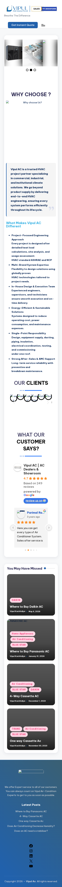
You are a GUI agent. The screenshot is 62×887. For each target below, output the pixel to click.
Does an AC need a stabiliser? (31, 830)
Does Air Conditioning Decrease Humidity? (31, 826)
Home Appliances (22, 633)
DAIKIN (16, 600)
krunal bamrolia (36, 512)
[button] (23, 25)
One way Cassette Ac (25, 741)
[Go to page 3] (33, 550)
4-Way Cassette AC (24, 696)
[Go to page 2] (31, 550)
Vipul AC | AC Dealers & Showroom (34, 469)
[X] (31, 862)
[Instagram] (31, 852)
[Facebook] (31, 847)
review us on (34, 500)
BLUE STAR (19, 645)
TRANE (16, 729)
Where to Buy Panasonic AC (29, 651)
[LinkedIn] (31, 857)
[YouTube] (31, 867)
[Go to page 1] (28, 550)
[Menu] (43, 25)
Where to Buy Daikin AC (26, 606)
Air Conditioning (22, 639)
